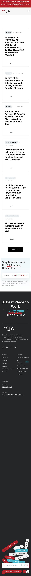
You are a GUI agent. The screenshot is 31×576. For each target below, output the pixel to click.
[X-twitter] (11, 348)
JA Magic (5, 360)
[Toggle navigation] (24, 11)
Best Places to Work (12, 216)
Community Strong (8, 369)
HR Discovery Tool (22, 368)
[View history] (21, 565)
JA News (8, 32)
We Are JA (5, 357)
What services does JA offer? (12, 571)
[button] (3, 309)
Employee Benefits (11, 142)
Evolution (20, 374)
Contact (4, 372)
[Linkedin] (3, 348)
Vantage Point (10, 178)
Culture (4, 363)
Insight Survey (21, 371)
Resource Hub (21, 366)
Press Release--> (20, 6)
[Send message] (24, 565)
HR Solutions (22, 362)
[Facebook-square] (7, 348)
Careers (4, 366)
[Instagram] (15, 348)
